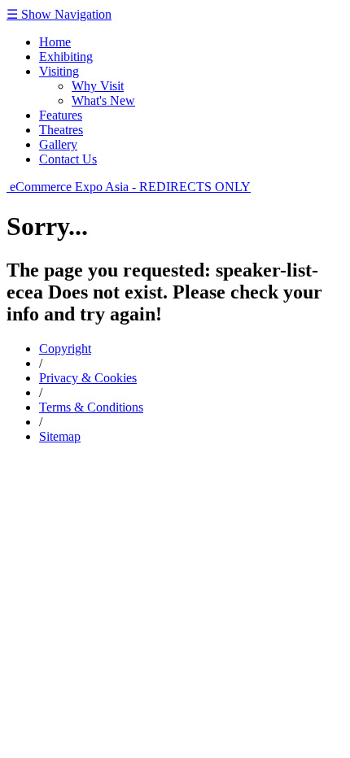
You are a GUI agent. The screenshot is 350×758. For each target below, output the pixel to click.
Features (60, 115)
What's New (103, 100)
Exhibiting (66, 56)
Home (55, 42)
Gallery (58, 144)
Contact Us (68, 159)
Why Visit (98, 86)
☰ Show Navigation (59, 14)
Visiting (59, 71)
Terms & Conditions (91, 407)
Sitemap (60, 436)
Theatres (61, 130)
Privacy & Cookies (88, 378)
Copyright (65, 348)
